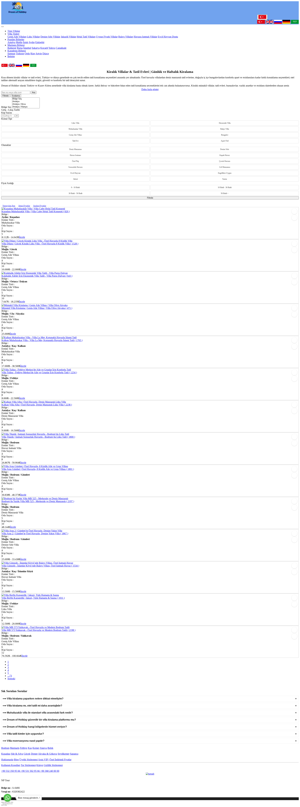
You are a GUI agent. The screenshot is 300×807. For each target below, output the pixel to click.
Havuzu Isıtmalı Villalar (145, 36)
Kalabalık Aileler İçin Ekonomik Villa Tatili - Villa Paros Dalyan (37, 276)
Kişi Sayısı (6, 112)
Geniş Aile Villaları (17, 36)
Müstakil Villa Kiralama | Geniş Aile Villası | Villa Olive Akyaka (37, 308)
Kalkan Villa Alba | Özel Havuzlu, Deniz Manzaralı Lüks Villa (37, 404)
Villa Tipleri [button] (13, 34)
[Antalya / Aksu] (26, 104)
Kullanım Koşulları (10, 765)
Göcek (27, 753)
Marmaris (14, 748)
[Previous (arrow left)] (2, 805)
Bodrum (5, 748)
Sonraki (11, 678)
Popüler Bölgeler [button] (16, 39)
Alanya (43, 748)
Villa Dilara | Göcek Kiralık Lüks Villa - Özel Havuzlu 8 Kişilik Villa (40, 243)
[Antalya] (26, 101)
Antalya (11, 42)
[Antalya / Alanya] (26, 107)
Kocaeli (44, 48)
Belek (50, 748)
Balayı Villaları (125, 36)
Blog (16, 759)
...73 (10, 675)
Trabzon (20, 53)
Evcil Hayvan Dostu (168, 36)
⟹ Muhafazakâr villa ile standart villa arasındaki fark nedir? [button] (38, 712)
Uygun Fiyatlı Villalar (107, 36)
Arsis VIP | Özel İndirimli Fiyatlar (54, 759)
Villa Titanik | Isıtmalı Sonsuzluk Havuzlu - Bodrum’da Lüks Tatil (38, 437)
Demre (34, 753)
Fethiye (23, 748)
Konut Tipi (6, 118)
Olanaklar (6, 145)
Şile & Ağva (17, 753)
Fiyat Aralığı (7, 183)
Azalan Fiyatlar (39, 205)
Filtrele (5, 96)
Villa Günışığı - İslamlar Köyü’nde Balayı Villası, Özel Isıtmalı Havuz (40, 565)
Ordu (27, 53)
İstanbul (27, 48)
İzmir (25, 42)
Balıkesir (12, 48)
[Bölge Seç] (26, 99)
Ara (33, 92)
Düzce (45, 53)
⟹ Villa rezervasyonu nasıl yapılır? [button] (23, 740)
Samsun (11, 53)
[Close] (2, 26)
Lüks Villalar (33, 36)
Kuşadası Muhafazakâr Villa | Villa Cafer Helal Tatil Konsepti (36, 211)
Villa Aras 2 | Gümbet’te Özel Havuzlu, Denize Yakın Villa (35, 533)
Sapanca (74, 753)
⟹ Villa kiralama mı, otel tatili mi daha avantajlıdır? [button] (32, 705)
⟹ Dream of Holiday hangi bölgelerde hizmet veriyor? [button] (35, 726)
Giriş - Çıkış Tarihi (10, 109)
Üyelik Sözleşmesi (28, 759)
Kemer (35, 748)
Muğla (19, 42)
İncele (22, 237)
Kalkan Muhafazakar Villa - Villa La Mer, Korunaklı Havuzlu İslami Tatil (42, 340)
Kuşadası (5, 753)
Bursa (20, 48)
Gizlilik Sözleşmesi (53, 765)
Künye (39, 765)
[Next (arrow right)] (5, 805)
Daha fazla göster (150, 89)
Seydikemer (63, 753)
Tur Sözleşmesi (28, 765)
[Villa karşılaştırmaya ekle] (294, 217)
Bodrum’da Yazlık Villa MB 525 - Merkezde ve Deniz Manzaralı (38, 501)
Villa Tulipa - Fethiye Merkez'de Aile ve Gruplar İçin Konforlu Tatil (39, 372)
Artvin (38, 53)
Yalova (51, 48)
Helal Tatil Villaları (86, 36)
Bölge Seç (6, 107)
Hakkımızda (7, 759)
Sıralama (16, 96)
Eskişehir (39, 42)
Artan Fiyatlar (24, 205)
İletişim (11, 56)
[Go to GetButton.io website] (7, 804)
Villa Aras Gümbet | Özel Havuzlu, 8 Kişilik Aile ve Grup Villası (38, 469)
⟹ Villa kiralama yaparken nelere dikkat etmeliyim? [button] (33, 698)
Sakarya (36, 48)
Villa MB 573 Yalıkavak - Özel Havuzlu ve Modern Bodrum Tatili (38, 630)
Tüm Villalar (14, 31)
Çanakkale (61, 48)
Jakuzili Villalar (68, 36)
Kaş (30, 748)
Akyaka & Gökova (47, 753)
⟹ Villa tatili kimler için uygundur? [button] (23, 733)
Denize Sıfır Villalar (50, 36)
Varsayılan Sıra (8, 205)
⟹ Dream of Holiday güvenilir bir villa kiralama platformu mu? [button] (39, 719)
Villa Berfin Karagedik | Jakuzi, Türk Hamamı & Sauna (33, 598)
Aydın (32, 42)
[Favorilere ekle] (294, 211)
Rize (32, 53)
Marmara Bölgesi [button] (16, 45)
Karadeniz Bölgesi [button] (17, 50)
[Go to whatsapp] (7, 798)
